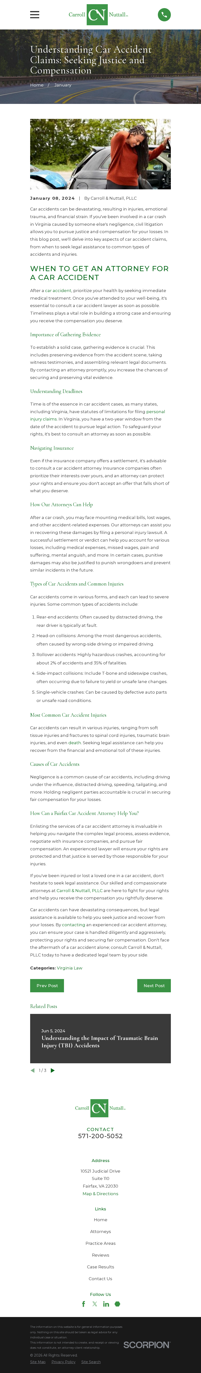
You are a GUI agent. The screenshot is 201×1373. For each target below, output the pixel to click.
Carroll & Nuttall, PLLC (80, 890)
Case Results (100, 1266)
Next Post (154, 985)
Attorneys (100, 1231)
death (74, 742)
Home (100, 1219)
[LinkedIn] (106, 1304)
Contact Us (100, 1278)
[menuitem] (38, 1362)
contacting (73, 924)
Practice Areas (101, 1243)
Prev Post (47, 985)
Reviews (100, 1255)
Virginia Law (69, 968)
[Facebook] (84, 1304)
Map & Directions (100, 1193)
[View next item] (52, 1070)
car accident (58, 290)
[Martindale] (117, 1304)
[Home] (98, 14)
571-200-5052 (100, 1136)
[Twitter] (95, 1304)
